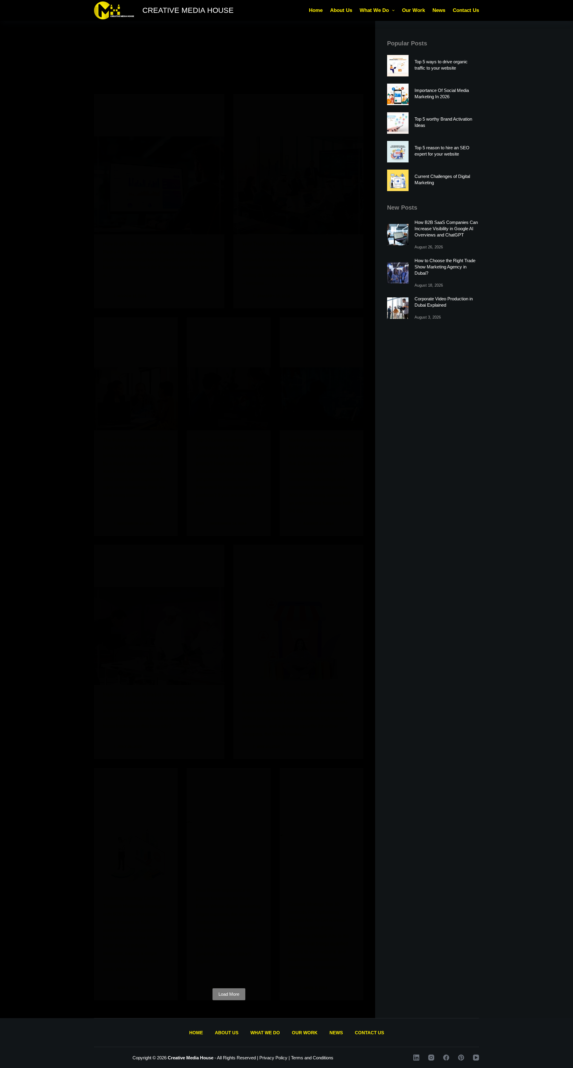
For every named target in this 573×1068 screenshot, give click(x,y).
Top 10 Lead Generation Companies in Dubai (228, 350)
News (438, 10)
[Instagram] (431, 1058)
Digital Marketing (131, 106)
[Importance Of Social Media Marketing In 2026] (398, 94)
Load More (228, 994)
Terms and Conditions (312, 1057)
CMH (107, 106)
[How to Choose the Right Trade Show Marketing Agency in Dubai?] (398, 273)
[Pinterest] (461, 1058)
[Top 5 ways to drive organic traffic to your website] (398, 65)
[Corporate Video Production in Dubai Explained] (398, 308)
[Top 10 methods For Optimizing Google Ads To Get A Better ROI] (321, 863)
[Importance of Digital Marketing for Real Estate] (229, 849)
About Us (341, 10)
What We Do (374, 10)
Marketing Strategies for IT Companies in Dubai (318, 350)
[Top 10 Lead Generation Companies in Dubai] (229, 398)
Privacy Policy (273, 1057)
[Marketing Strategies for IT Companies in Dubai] (321, 398)
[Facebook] (446, 1058)
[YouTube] (476, 1058)
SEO (145, 329)
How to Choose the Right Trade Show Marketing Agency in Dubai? (445, 267)
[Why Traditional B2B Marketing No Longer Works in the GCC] (298, 185)
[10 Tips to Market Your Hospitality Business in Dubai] (159, 636)
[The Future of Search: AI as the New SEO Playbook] (136, 398)
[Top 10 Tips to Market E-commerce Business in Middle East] (298, 636)
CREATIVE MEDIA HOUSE (188, 10)
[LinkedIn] (416, 1058)
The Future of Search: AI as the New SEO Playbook (134, 350)
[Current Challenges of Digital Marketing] (398, 180)
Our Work (413, 10)
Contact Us (466, 10)
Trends (158, 106)
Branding (252, 556)
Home (316, 10)
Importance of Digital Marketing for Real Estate (226, 800)
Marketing (245, 329)
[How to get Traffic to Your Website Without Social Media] (159, 185)
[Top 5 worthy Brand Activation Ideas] (398, 123)
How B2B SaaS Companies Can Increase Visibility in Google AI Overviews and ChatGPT (446, 228)
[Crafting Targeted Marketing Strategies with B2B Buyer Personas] (136, 857)
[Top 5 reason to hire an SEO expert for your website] (398, 151)
